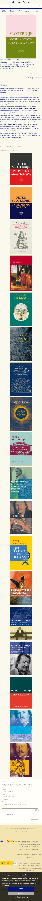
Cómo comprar (38, 11)
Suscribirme (10, 814)
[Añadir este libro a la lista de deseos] (31, 74)
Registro (19, 10)
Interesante (34, 819)
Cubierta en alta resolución (10, 146)
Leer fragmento (6, 142)
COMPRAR (39, 77)
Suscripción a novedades (27, 11)
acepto (21, 889)
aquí (25, 882)
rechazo (21, 893)
